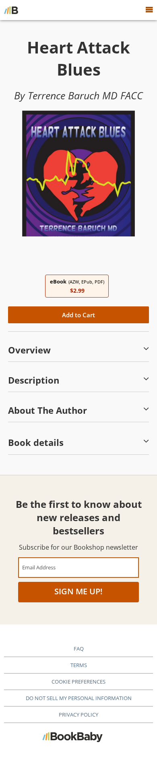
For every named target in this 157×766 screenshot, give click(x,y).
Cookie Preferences (78, 681)
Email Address (39, 567)
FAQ (79, 648)
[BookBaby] (11, 10)
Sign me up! (78, 591)
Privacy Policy (78, 714)
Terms (78, 665)
